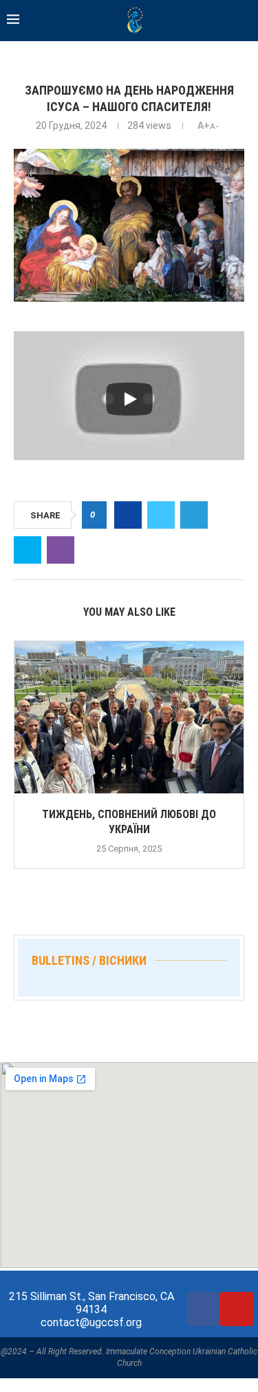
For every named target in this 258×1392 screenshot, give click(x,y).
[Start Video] (129, 399)
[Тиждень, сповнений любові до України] (129, 717)
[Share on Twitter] (161, 515)
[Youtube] (236, 1309)
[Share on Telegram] (194, 515)
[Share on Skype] (27, 550)
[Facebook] (204, 1309)
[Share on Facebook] (128, 515)
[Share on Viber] (60, 550)
